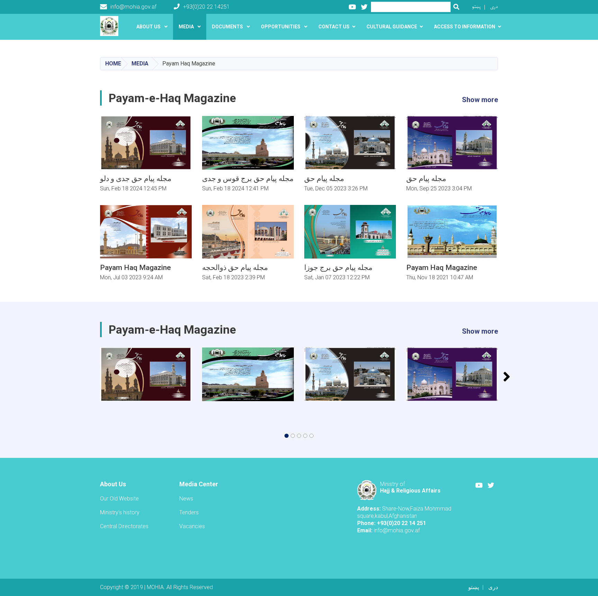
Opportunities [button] (281, 26)
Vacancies (192, 526)
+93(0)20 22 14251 (206, 6)
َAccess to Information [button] (464, 26)
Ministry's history (119, 512)
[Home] (111, 26)
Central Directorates (124, 526)
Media (140, 63)
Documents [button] (228, 26)
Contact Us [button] (334, 26)
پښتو (476, 6)
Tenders (189, 512)
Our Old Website (119, 498)
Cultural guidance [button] (391, 26)
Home (113, 63)
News (186, 498)
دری (494, 6)
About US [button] (149, 26)
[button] (286, 436)
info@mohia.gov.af (133, 6)
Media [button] (187, 26)
